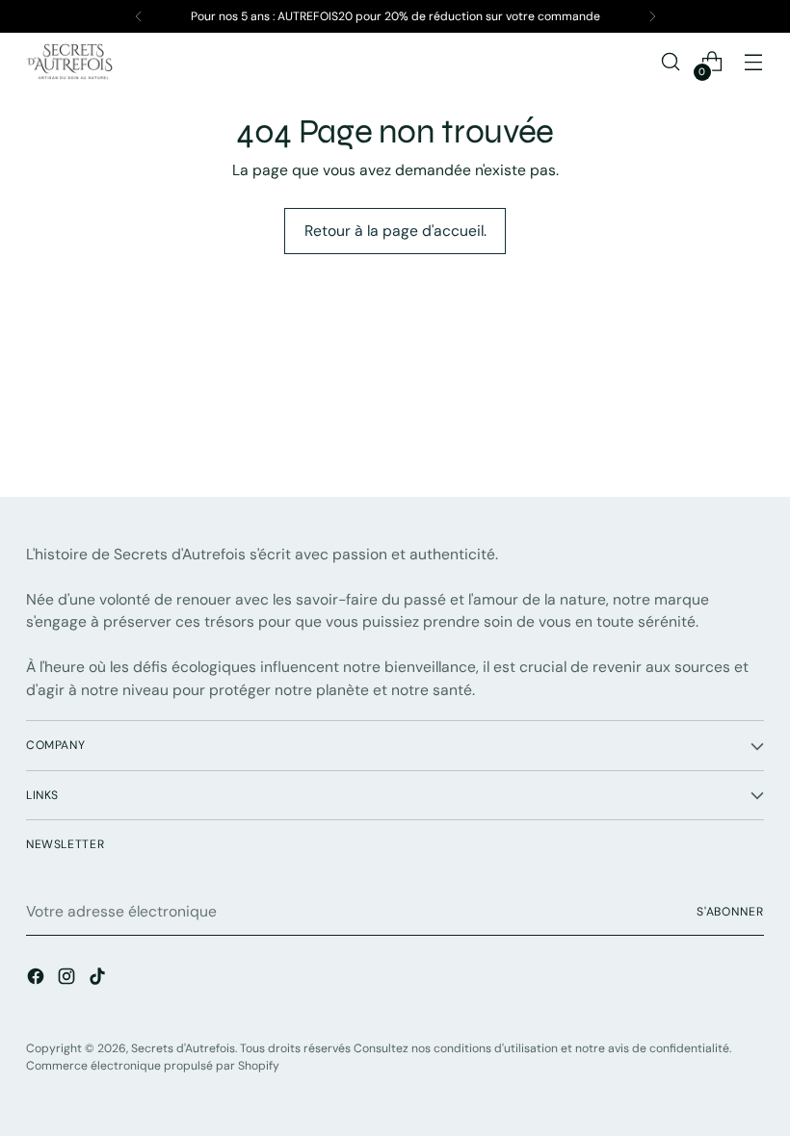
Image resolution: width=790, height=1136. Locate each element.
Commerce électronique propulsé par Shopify (152, 1065)
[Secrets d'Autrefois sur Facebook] (37, 980)
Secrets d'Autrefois (183, 1048)
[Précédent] (139, 16)
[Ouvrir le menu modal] (754, 62)
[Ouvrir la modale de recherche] (671, 62)
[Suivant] (652, 16)
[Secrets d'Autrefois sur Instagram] (68, 980)
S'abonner (730, 911)
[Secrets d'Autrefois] (69, 61)
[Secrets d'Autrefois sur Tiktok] (99, 980)
